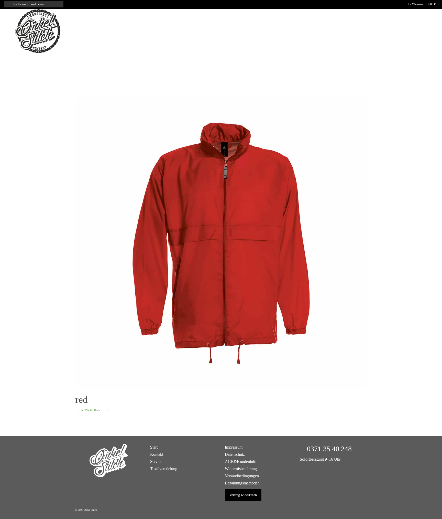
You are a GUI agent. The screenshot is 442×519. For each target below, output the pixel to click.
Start (154, 447)
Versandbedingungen (242, 476)
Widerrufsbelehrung (241, 469)
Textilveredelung (163, 469)
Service (156, 461)
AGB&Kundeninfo (240, 461)
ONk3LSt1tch (92, 409)
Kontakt (156, 454)
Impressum (233, 447)
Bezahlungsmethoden (242, 483)
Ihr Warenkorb (421, 4)
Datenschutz (235, 454)
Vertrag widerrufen (243, 495)
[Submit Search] (8, 4)
